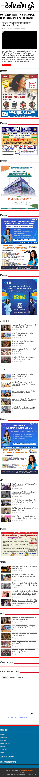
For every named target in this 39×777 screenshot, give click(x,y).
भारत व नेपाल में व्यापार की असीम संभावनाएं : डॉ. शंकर (16, 24)
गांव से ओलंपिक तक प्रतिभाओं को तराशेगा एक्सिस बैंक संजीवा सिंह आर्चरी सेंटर (24, 501)
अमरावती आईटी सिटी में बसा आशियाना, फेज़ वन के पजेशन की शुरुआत (23, 493)
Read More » (6, 65)
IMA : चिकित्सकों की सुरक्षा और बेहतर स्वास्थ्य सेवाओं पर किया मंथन (23, 334)
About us (3, 737)
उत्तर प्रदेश (17, 29)
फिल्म (2, 752)
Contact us (4, 746)
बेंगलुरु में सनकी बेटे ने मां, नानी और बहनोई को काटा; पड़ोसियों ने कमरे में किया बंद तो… (25, 584)
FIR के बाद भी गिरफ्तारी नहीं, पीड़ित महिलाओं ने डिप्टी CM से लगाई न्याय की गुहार (23, 576)
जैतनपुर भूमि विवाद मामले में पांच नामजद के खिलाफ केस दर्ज (24, 567)
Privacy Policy (5, 743)
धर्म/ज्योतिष (3, 749)
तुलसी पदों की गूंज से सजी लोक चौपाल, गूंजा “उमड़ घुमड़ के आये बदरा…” (23, 358)
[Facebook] (16, 772)
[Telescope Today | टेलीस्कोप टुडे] (19, 5)
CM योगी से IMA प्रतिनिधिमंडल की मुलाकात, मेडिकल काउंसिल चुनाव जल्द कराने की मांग (23, 384)
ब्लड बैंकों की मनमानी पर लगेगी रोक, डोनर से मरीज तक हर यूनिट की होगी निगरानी (24, 408)
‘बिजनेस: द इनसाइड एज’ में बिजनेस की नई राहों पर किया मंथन (24, 485)
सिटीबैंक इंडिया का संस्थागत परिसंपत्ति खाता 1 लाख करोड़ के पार (25, 509)
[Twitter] (18, 772)
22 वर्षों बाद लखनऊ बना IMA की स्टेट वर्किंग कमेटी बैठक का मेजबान (23, 392)
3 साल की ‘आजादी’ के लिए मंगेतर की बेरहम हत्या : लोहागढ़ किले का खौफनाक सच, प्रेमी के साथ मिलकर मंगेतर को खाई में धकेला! (25, 593)
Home (2, 734)
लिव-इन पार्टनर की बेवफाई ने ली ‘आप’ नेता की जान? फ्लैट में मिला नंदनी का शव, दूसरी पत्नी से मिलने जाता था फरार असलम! (24, 602)
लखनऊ (23, 29)
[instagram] (23, 772)
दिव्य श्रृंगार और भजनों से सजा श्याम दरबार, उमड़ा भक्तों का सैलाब (24, 342)
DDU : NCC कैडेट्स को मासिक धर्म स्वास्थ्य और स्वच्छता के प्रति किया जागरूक (24, 400)
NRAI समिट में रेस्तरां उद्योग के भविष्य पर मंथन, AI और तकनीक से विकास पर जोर (24, 517)
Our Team (4, 740)
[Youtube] (20, 772)
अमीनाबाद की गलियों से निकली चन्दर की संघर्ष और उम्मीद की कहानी (24, 326)
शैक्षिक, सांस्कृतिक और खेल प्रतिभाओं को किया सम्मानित (24, 350)
